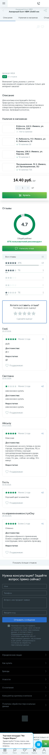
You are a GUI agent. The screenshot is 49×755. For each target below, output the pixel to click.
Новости (6, 679)
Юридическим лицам (12, 655)
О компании (8, 687)
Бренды (5, 671)
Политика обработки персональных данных (18, 705)
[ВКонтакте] (25, 718)
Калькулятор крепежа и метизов (17, 696)
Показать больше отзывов (25, 563)
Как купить (7, 663)
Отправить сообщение (24, 620)
